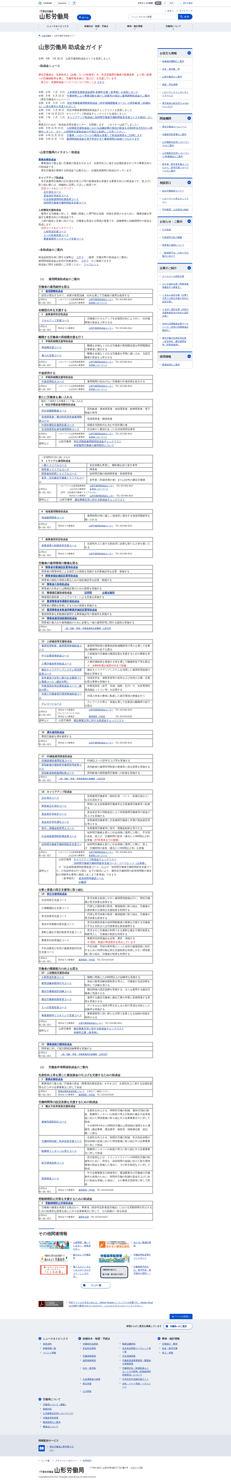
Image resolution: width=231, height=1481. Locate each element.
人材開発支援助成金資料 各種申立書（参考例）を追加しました (102, 92)
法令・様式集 (89, 1368)
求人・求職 (167, 1352)
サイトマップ (185, 11)
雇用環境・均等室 (97, 716)
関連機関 (165, 118)
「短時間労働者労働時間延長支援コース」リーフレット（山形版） (109, 863)
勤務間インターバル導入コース (59, 1151)
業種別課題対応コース (54, 1121)
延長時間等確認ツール (91, 878)
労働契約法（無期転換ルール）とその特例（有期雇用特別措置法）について (136, 1371)
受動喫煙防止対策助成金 (59, 1203)
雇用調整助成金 (54, 291)
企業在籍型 (108, 592)
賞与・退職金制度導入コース (57, 828)
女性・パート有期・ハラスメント (136, 1385)
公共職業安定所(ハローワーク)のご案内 (175, 144)
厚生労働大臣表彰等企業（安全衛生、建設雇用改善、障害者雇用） (174, 341)
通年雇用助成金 (55, 732)
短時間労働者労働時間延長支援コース (65, 202)
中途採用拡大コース (52, 381)
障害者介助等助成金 (58, 584)
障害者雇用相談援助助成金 (62, 618)
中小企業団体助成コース (55, 655)
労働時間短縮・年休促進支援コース (61, 1141)
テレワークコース (51, 704)
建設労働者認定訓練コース (56, 991)
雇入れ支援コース (51, 355)
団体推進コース (50, 1178)
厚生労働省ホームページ (174, 126)
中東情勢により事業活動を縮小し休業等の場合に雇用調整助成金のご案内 (108, 95)
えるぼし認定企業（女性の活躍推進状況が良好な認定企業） (175, 312)
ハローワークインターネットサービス (175, 94)
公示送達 (166, 229)
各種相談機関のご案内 (173, 61)
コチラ (100, 82)
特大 (172, 3)
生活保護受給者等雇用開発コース (60, 429)
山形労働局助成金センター (101, 299)
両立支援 (87, 1383)
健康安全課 (84, 1217)
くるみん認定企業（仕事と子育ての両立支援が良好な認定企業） (175, 298)
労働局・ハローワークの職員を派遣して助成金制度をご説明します (104, 135)
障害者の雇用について (173, 245)
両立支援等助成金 (57, 894)
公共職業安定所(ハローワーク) (58, 1413)
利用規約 (87, 1460)
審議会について (50, 1426)
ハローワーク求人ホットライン (175, 200)
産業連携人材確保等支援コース (59, 545)
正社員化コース (52, 192)
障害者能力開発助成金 (59, 1044)
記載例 (82, 882)
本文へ (170, 11)
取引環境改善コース (52, 1163)
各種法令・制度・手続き (96, 1338)
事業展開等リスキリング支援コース (64, 238)
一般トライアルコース (54, 465)
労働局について (51, 1399)
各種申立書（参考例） (86, 1032)
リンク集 (45, 1460)
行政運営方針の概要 (172, 237)
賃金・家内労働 (169, 1348)
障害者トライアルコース (55, 469)
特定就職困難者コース (54, 410)
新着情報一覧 (49, 1348)
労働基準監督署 (50, 1418)
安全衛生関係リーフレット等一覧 (136, 1350)
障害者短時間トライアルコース (59, 473)
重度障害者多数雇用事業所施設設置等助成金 (72, 609)
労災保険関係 (128, 1356)
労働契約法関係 (90, 1344)
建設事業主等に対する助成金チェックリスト (100, 499)
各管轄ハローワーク (98, 303)
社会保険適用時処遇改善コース (61, 199)
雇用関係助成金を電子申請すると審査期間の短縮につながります (102, 139)
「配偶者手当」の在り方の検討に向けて (175, 254)
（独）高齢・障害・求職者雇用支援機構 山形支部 (87, 628)
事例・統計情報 (171, 1338)
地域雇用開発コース (52, 517)
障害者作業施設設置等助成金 (61, 567)
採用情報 (165, 356)
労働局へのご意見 (178, 1326)
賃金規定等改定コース (56, 195)
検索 (187, 16)
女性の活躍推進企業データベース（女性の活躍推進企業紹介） (175, 327)
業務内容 (47, 1409)
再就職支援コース (51, 347)
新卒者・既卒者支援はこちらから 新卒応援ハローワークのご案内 (175, 167)
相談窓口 (165, 182)
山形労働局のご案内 (172, 76)
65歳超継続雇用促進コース (56, 760)
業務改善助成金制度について (71, 1091)
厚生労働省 (187, 3)
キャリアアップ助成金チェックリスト (95, 859)
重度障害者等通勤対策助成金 (63, 601)
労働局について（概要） (55, 1404)
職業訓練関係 (128, 1344)
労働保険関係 (89, 1356)
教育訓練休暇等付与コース (56, 983)
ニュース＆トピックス (55, 1338)
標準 (158, 3)
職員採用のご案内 (171, 364)
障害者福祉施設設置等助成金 (61, 575)
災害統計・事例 (169, 1344)
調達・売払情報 (170, 84)
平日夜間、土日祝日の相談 (175, 209)
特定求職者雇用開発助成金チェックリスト (97, 441)
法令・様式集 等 (171, 69)
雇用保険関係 (89, 1360)
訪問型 (88, 592)
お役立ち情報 (168, 53)
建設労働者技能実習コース (56, 999)
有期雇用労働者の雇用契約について (94, 445)
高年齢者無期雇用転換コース (57, 773)
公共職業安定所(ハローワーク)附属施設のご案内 (175, 155)
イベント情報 (49, 1352)
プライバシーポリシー (66, 1460)
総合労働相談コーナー (173, 191)
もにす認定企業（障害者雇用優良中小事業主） (175, 286)
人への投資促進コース (56, 235)
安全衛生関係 (89, 1348)
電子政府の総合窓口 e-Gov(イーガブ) (175, 105)
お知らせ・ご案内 (171, 221)
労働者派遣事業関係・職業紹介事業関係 (136, 1362)
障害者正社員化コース (54, 806)
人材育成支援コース (55, 231)
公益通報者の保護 (91, 1379)
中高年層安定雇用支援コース (57, 425)
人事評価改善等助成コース (56, 663)
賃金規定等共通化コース (55, 822)
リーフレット (91, 264)
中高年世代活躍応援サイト (135, 1379)
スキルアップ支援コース (55, 320)
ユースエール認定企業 (173, 276)
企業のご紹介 (168, 268)
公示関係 (87, 1391)
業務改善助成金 (47, 159)
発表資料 (47, 1344)
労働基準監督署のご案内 (174, 134)
